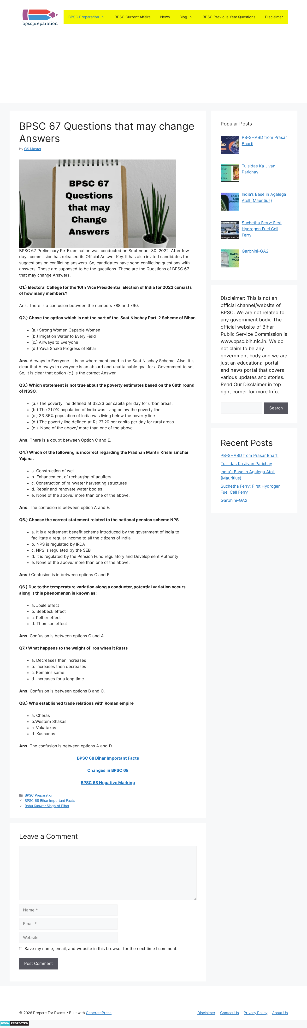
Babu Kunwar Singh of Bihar (47, 806)
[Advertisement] (153, 69)
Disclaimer (274, 17)
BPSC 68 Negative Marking (108, 782)
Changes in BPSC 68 (108, 770)
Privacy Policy (255, 1012)
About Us (280, 1012)
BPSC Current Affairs (133, 17)
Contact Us (229, 1012)
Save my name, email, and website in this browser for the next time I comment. (100, 948)
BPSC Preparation (83, 17)
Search (276, 408)
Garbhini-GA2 (234, 500)
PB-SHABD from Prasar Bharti (249, 455)
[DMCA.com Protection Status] (14, 1024)
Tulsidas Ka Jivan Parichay (246, 463)
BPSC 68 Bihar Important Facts (108, 758)
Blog (183, 17)
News (165, 17)
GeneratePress (99, 1012)
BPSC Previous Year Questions (229, 17)
